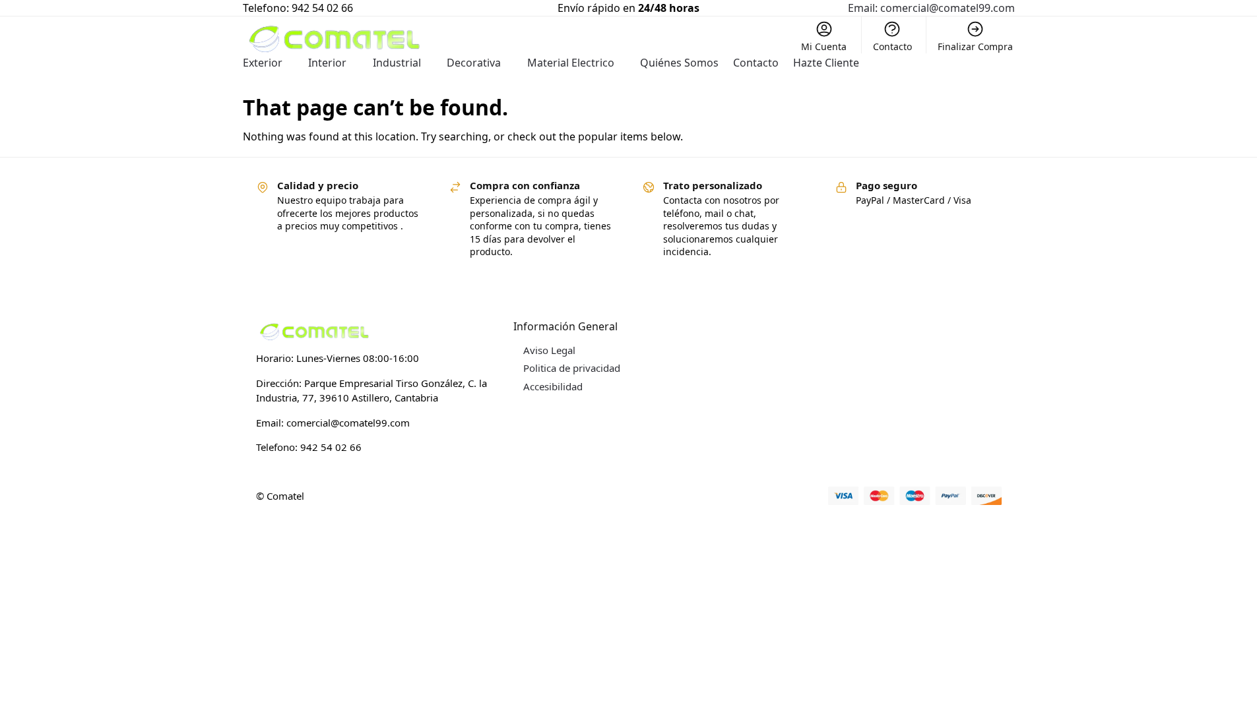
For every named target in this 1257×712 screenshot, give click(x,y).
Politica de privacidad (571, 367)
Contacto (892, 46)
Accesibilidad (553, 386)
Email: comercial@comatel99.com (931, 8)
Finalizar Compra (975, 46)
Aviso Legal (549, 350)
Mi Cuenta (824, 46)
